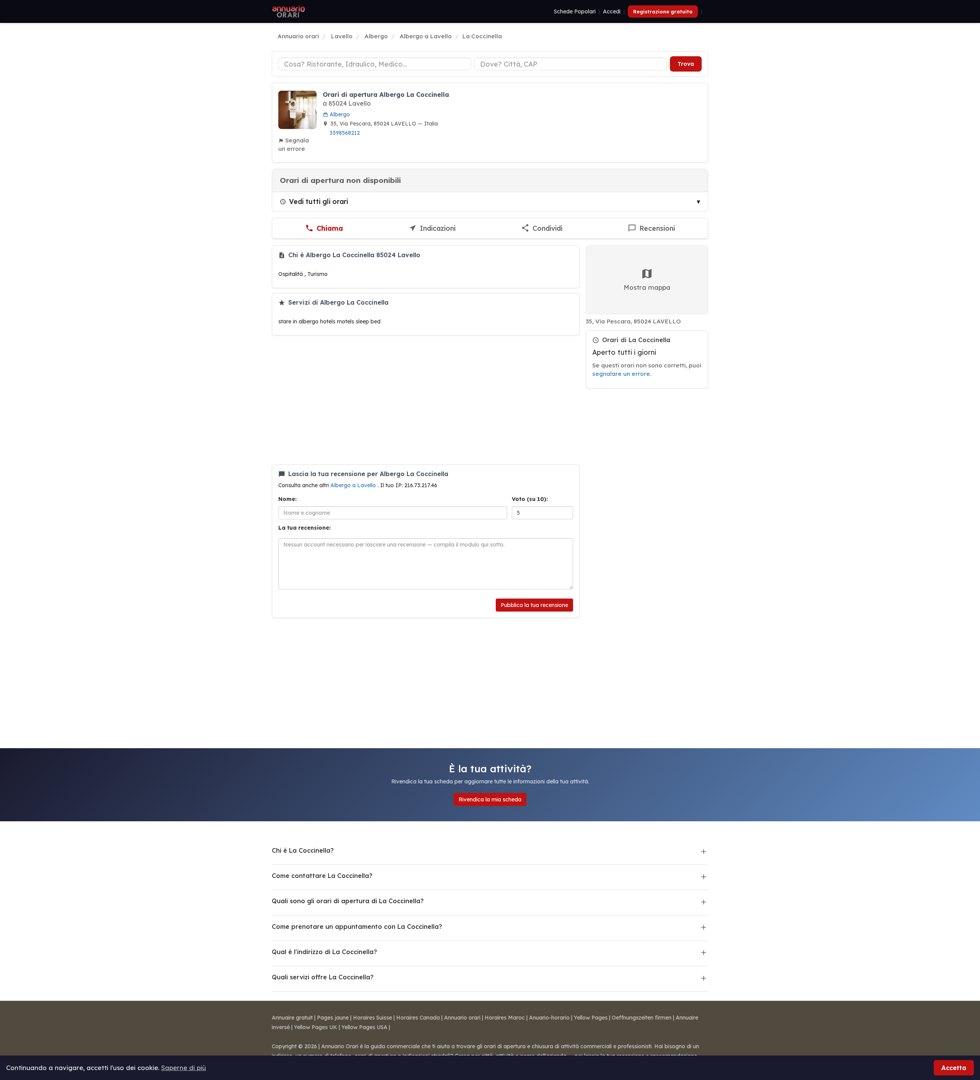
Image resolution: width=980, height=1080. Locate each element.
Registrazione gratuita (663, 11)
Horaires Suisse (372, 1017)
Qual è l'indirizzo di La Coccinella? (324, 952)
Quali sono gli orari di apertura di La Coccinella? (348, 901)
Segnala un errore (293, 144)
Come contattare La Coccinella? (322, 875)
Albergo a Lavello (353, 485)
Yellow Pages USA (364, 1027)
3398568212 (345, 132)
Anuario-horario (549, 1017)
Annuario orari (462, 1017)
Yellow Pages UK (315, 1027)
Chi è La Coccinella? (303, 850)
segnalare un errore (621, 373)
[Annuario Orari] (288, 11)
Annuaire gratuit (292, 1017)
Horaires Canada (418, 1017)
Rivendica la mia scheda (490, 799)
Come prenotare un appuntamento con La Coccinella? (357, 926)
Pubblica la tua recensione (534, 605)
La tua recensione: (304, 527)
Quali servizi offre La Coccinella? (323, 977)
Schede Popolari (575, 11)
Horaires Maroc (505, 1017)
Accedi (612, 11)
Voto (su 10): (530, 499)
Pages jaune (333, 1017)
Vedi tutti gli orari (318, 201)
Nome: (287, 499)
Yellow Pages (591, 1017)
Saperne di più (183, 1068)
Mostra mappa (647, 287)
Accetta (953, 1068)
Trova (686, 63)
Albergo (339, 114)
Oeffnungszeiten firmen (641, 1017)
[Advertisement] (425, 400)
